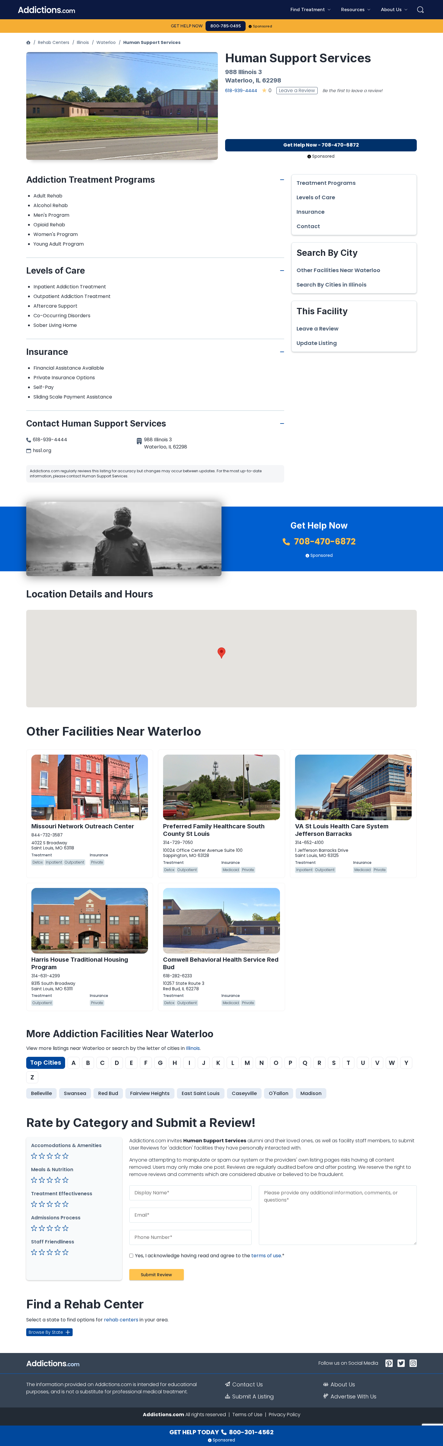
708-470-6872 (324, 542)
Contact (308, 226)
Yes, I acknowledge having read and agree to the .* (209, 1255)
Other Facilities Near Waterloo (338, 270)
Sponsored (262, 26)
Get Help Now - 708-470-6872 (321, 144)
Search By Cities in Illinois (331, 284)
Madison (311, 1093)
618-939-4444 (241, 90)
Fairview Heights (150, 1093)
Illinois (83, 42)
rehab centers (121, 1319)
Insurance (311, 212)
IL (258, 80)
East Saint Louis (201, 1093)
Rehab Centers (53, 42)
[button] (221, 653)
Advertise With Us (353, 1396)
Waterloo (106, 42)
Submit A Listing (253, 1396)
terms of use (266, 1255)
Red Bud (108, 1093)
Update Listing (317, 343)
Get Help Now (187, 26)
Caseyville (244, 1093)
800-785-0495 (225, 26)
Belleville (41, 1093)
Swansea (75, 1093)
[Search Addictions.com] (420, 9)
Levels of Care (316, 197)
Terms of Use (247, 1414)
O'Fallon (278, 1093)
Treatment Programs (326, 183)
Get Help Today (221, 1432)
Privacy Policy (284, 1414)
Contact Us (247, 1384)
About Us (343, 1384)
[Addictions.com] (28, 42)
